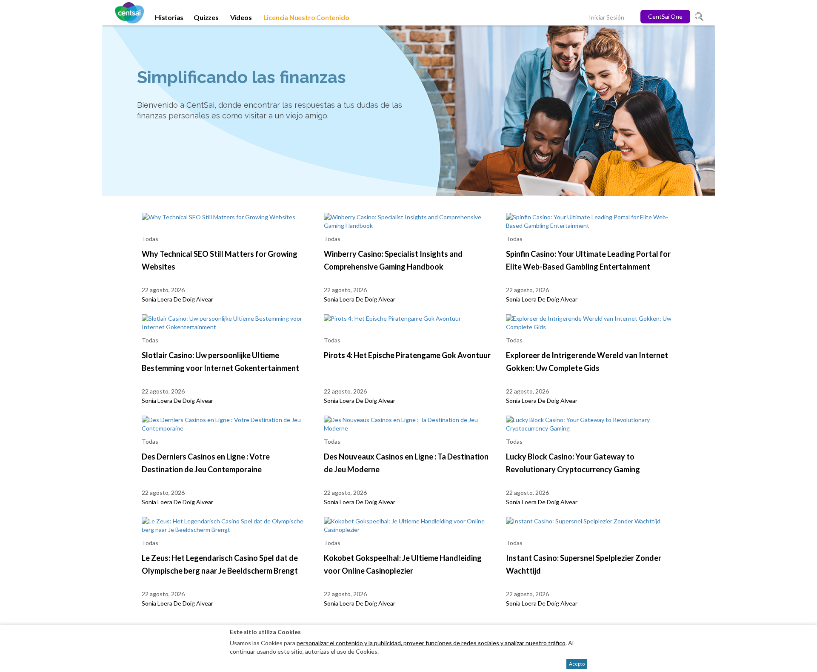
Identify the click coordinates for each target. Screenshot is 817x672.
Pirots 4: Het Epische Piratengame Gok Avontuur (407, 355)
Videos (241, 17)
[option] (408, 111)
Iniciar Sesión (606, 17)
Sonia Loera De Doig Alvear (177, 299)
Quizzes (206, 17)
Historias (169, 17)
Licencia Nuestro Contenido (306, 17)
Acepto (577, 663)
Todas (150, 238)
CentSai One (665, 16)
